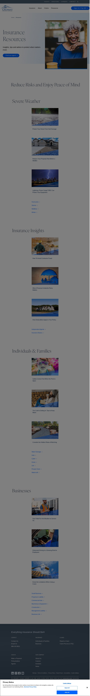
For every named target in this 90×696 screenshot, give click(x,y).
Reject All (67, 688)
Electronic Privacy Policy (30, 687)
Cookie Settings (67, 683)
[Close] (87, 687)
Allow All (67, 692)
